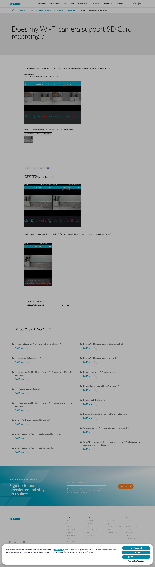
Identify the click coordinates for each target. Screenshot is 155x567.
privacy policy (59, 550)
